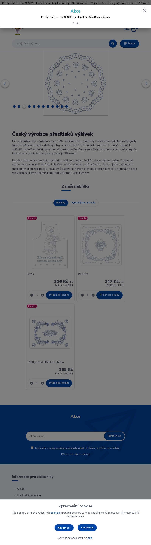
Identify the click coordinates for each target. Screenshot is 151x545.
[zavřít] (144, 10)
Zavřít (75, 23)
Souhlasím (87, 527)
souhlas (55, 512)
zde (90, 538)
